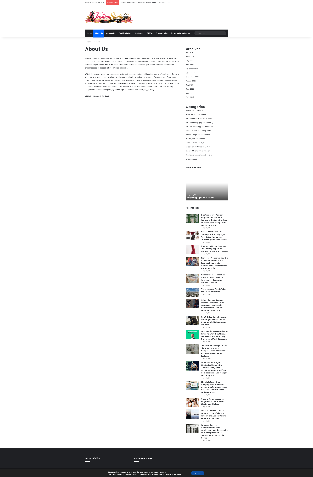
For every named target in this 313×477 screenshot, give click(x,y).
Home (89, 33)
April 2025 (190, 97)
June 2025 (190, 89)
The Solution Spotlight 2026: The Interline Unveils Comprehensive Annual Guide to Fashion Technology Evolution (214, 350)
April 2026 (190, 65)
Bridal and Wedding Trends (196, 114)
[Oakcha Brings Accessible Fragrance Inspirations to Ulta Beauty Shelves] (192, 402)
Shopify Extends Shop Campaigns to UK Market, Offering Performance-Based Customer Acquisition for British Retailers (214, 387)
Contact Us (110, 33)
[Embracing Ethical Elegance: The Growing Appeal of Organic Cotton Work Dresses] (192, 249)
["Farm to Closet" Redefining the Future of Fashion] (192, 292)
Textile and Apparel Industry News (199, 155)
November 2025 (192, 69)
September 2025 (192, 77)
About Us (99, 33)
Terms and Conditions (180, 33)
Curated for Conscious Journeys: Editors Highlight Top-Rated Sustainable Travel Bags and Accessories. (159, 2)
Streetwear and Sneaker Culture (198, 147)
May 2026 (189, 61)
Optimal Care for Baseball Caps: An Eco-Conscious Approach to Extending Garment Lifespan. (213, 279)
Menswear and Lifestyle (195, 143)
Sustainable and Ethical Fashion (198, 151)
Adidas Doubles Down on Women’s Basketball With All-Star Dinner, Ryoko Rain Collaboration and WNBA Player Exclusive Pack (214, 305)
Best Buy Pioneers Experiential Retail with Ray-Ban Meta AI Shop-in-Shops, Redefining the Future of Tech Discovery (214, 335)
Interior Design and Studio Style (198, 135)
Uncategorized (191, 159)
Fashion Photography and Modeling (199, 123)
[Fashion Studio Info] (109, 17)
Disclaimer (139, 33)
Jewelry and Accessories (195, 139)
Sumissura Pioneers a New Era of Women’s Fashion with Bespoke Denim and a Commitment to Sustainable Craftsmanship (214, 263)
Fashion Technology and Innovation (199, 127)
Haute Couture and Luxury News (198, 131)
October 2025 (191, 73)
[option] (207, 186)
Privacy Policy (162, 33)
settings (177, 474)
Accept (198, 473)
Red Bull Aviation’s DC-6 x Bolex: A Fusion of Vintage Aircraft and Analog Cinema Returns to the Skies (213, 414)
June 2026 (190, 57)
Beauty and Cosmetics (194, 110)
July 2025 (189, 85)
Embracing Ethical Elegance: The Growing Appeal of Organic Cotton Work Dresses (214, 249)
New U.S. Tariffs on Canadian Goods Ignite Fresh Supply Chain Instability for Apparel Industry (214, 321)
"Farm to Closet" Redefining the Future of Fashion (213, 290)
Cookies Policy (125, 33)
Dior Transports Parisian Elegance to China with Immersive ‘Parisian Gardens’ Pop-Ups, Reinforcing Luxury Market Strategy (214, 220)
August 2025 (191, 81)
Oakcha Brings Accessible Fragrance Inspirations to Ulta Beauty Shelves (212, 401)
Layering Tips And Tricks (200, 197)
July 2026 (189, 53)
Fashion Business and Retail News (199, 118)
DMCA (149, 33)
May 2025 (189, 93)
